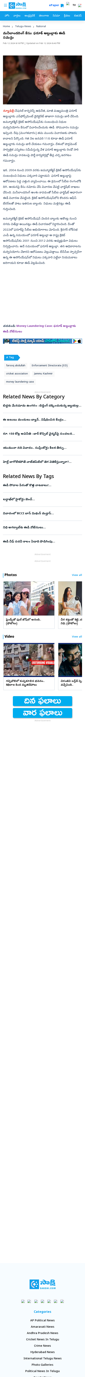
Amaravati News (42, 1327)
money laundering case (20, 382)
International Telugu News (43, 1359)
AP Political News (42, 1321)
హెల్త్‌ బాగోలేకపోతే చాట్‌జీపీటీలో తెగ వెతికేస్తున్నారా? (41, 462)
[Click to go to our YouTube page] (49, 1301)
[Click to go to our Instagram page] (42, 1301)
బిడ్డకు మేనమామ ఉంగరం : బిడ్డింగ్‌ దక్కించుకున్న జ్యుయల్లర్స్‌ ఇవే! (42, 406)
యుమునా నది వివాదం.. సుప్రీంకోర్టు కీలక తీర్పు (42, 448)
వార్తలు (16, 16)
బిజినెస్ (78, 16)
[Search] (62, 5)
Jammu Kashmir (43, 374)
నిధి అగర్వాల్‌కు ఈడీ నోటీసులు (41, 528)
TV (74, 5)
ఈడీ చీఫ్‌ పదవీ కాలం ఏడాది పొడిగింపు (41, 542)
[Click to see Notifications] (79, 5)
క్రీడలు (67, 16)
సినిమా (56, 16)
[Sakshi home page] (42, 1284)
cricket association (17, 374)
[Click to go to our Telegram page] (55, 1301)
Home (6, 26)
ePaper (55, 6)
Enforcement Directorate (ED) (50, 365)
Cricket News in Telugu (42, 1340)
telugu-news (23, 26)
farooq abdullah (15, 365)
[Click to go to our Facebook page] (23, 1301)
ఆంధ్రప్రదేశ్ (30, 16)
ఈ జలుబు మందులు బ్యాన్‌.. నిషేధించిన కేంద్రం (40, 420)
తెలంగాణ (44, 16)
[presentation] (8, 598)
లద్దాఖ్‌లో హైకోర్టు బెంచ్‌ (41, 500)
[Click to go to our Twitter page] (36, 1301)
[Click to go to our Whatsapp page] (29, 1301)
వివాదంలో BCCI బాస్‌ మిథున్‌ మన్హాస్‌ (41, 514)
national (41, 26)
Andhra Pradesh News (42, 1333)
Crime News (42, 1346)
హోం (7, 16)
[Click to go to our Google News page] (62, 1301)
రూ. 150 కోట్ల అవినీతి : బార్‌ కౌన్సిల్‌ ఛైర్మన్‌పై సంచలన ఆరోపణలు (40, 434)
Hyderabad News (42, 1352)
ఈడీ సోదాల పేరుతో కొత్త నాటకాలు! (41, 486)
